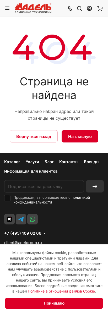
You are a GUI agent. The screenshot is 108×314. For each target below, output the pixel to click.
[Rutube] (9, 219)
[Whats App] (32, 219)
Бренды (91, 161)
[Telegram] (21, 219)
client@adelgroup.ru (23, 242)
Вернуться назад (33, 136)
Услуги (32, 161)
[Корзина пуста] (99, 8)
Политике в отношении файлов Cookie (61, 291)
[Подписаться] (95, 186)
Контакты (68, 161)
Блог (49, 161)
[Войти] (89, 8)
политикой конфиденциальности (51, 199)
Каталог (12, 161)
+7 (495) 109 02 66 (22, 233)
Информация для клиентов (31, 171)
